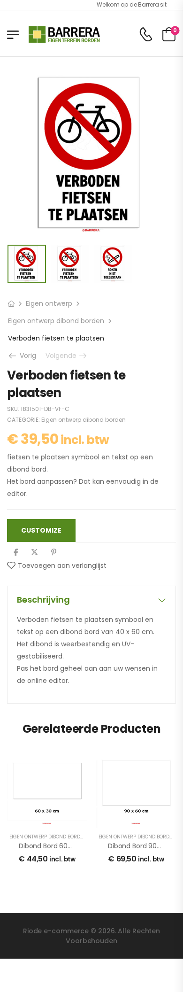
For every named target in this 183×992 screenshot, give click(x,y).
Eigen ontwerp (49, 303)
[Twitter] (34, 552)
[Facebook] (16, 552)
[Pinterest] (53, 552)
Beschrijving (43, 599)
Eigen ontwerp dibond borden (56, 321)
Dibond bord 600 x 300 (55, 846)
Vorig (24, 355)
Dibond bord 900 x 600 (144, 846)
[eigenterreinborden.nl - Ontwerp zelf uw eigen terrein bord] (64, 34)
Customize (41, 530)
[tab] (91, 599)
